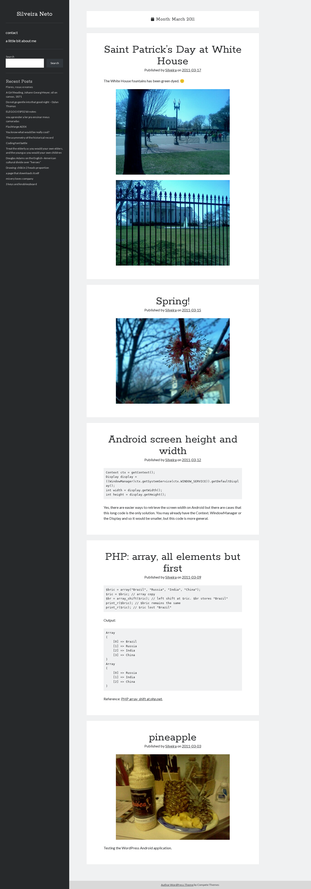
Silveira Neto (34, 14)
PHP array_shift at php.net (141, 699)
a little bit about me (21, 41)
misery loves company (19, 178)
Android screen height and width (172, 445)
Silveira (171, 70)
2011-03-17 (191, 70)
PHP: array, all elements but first (172, 562)
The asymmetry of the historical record (30, 137)
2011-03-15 (191, 310)
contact (12, 32)
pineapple (172, 737)
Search (10, 56)
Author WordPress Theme (177, 884)
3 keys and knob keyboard (21, 184)
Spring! (173, 301)
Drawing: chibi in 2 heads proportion (27, 167)
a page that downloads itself (22, 173)
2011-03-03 (191, 746)
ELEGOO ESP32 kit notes (21, 111)
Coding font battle (16, 143)
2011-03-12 (191, 459)
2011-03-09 (191, 577)
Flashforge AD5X (16, 126)
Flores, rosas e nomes (19, 87)
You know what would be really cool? (27, 132)
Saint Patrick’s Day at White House (173, 55)
